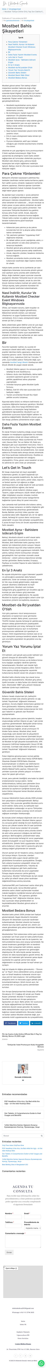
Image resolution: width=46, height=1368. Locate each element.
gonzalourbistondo (12, 20)
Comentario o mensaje (15, 1233)
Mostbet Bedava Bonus (17, 78)
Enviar (9, 1252)
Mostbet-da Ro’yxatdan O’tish (20, 67)
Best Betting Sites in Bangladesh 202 (15, 1164)
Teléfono (9, 1222)
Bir (9, 52)
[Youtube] (30, 1356)
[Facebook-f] (16, 1356)
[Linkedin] (25, 1356)
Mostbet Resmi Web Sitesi (18, 75)
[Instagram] (20, 1356)
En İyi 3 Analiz (14, 65)
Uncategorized (29, 20)
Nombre (9, 1213)
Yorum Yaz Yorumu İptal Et (19, 70)
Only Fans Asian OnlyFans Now (13, 1145)
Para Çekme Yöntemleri (17, 42)
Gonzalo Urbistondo (23, 1077)
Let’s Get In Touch (15, 57)
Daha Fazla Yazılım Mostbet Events (22, 55)
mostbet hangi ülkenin (19, 362)
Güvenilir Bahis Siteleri (17, 73)
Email (27, 1213)
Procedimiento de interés (31, 1223)
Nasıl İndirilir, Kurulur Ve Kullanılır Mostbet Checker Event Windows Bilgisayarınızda (21, 47)
